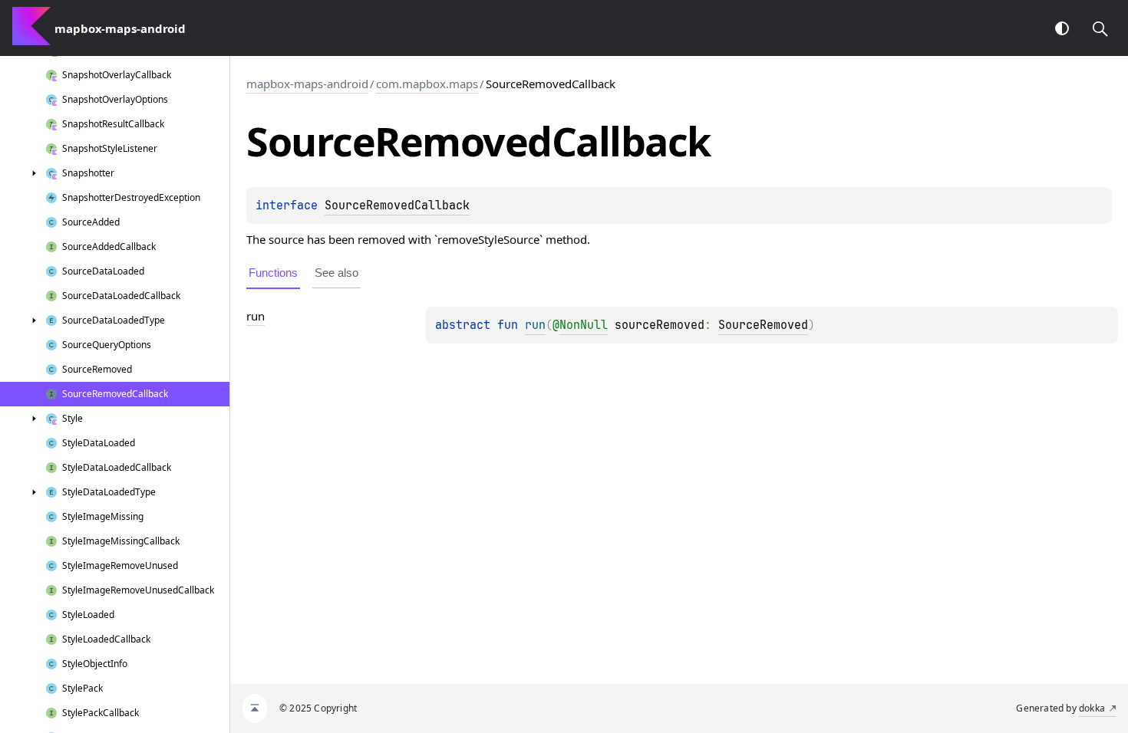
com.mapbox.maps (427, 83)
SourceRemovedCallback (397, 205)
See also (336, 272)
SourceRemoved (763, 325)
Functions (273, 272)
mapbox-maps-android (307, 83)
